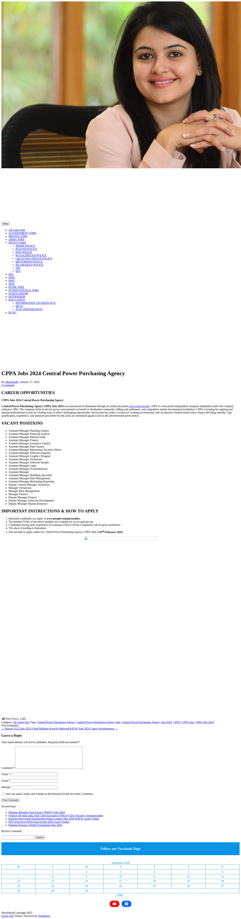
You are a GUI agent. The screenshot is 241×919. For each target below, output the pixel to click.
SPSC (11, 283)
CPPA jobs (188, 722)
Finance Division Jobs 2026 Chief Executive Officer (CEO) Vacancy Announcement (55, 815)
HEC (11, 274)
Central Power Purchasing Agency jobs (98, 722)
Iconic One (7, 915)
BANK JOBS (16, 287)
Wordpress (44, 915)
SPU (18, 268)
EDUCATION (16, 299)
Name (5, 774)
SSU (18, 271)
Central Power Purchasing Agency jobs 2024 (147, 722)
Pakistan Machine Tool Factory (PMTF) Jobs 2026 (36, 812)
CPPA (176, 722)
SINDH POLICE (25, 245)
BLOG (12, 312)
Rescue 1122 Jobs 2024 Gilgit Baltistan (25, 728)
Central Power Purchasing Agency (56, 722)
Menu (5, 223)
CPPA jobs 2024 (204, 722)
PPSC (11, 280)
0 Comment (7, 385)
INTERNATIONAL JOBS (23, 290)
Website (5, 787)
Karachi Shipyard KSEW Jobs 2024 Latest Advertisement (83, 728)
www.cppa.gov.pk (139, 406)
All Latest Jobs (16, 229)
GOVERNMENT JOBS (22, 233)
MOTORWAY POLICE (29, 261)
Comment (7, 767)
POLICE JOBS (17, 242)
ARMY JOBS (16, 239)
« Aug (119, 894)
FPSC (11, 277)
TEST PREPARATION (29, 309)
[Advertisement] (120, 195)
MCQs (19, 306)
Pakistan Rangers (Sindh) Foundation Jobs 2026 (35, 825)
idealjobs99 (11, 381)
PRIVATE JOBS (17, 236)
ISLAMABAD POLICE (29, 264)
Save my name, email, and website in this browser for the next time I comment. (49, 793)
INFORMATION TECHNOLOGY (36, 302)
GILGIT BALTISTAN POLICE (34, 258)
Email (5, 780)
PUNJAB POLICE (26, 248)
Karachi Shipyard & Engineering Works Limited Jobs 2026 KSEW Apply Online (53, 818)
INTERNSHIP (16, 296)
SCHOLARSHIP (18, 293)
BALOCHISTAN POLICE (31, 255)
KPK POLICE (24, 252)
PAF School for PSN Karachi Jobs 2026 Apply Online (38, 821)
